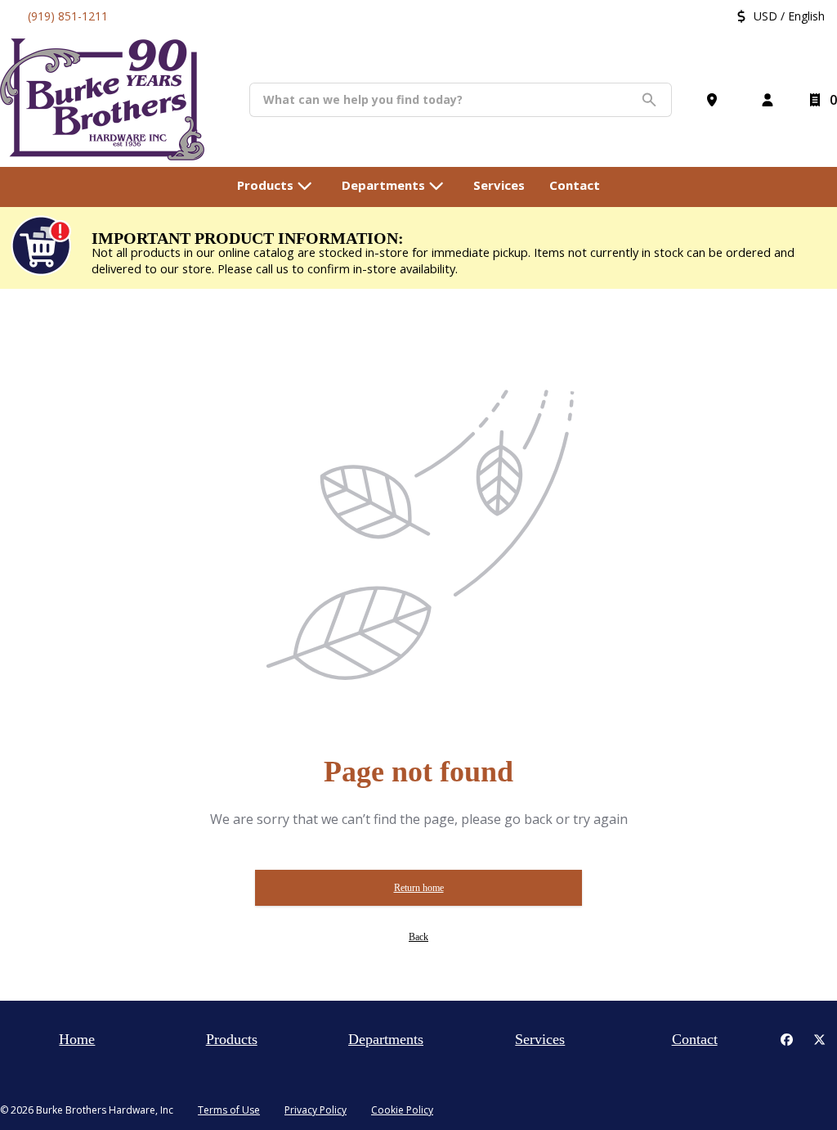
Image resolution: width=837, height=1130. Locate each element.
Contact (695, 1039)
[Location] (715, 99)
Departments (385, 1039)
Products (231, 1039)
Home (77, 1039)
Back (418, 937)
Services (540, 1039)
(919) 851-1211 (68, 16)
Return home (419, 888)
